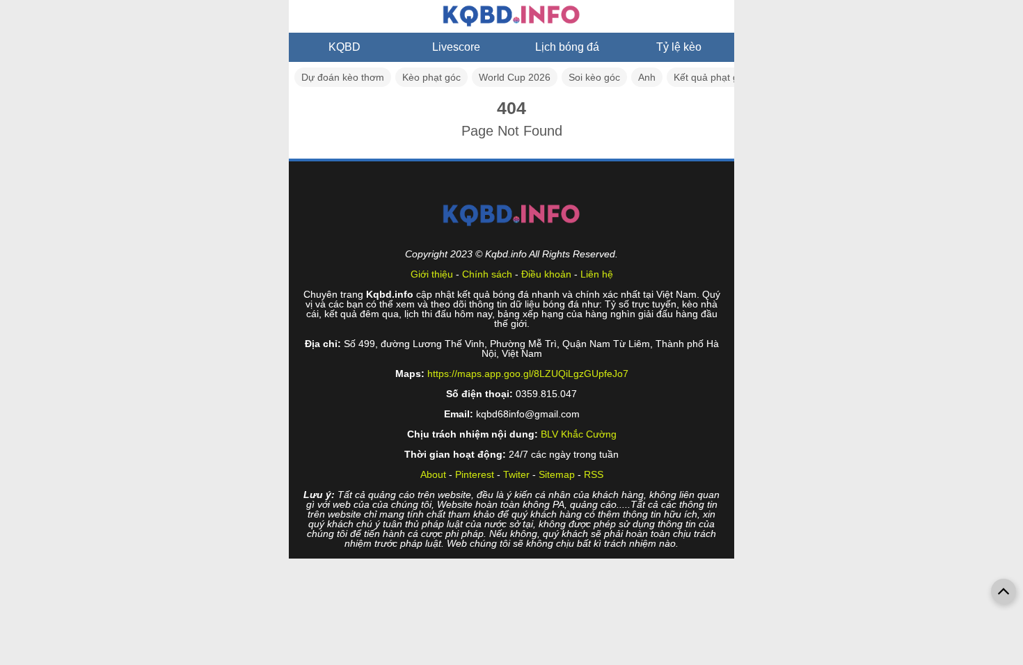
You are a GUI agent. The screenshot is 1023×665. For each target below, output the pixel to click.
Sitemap (557, 474)
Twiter (516, 474)
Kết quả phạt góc (711, 77)
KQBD (344, 47)
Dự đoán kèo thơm (342, 77)
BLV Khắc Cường (579, 434)
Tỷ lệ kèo (678, 47)
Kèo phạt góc (431, 77)
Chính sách (487, 274)
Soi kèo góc (594, 77)
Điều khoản (546, 274)
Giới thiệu (432, 274)
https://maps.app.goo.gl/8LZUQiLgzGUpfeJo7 (527, 373)
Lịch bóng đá (567, 47)
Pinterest (474, 474)
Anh (647, 77)
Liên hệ (596, 274)
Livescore (456, 47)
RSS (593, 474)
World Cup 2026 (514, 77)
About (433, 474)
